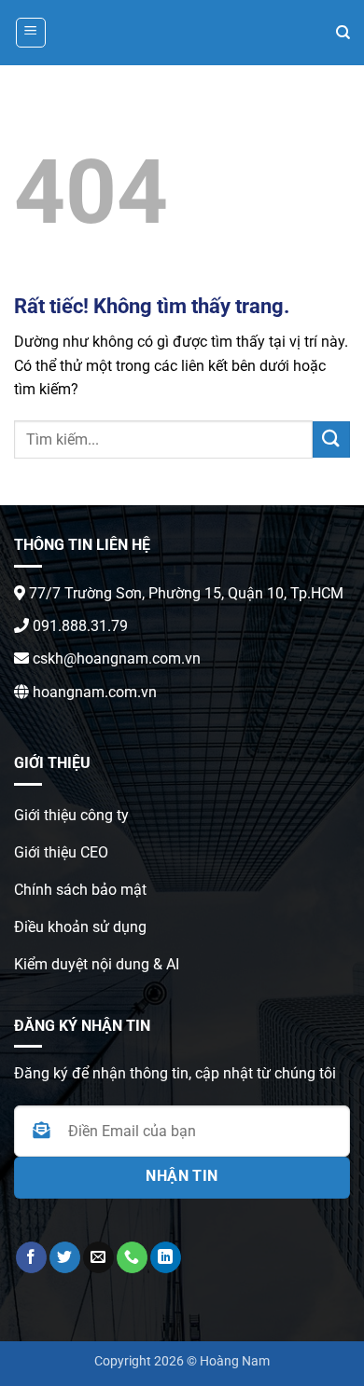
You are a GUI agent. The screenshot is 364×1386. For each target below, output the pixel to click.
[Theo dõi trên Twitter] (64, 1257)
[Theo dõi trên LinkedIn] (165, 1257)
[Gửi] (331, 439)
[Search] (343, 32)
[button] (31, 33)
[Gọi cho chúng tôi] (132, 1257)
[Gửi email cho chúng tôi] (98, 1257)
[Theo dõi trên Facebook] (31, 1257)
